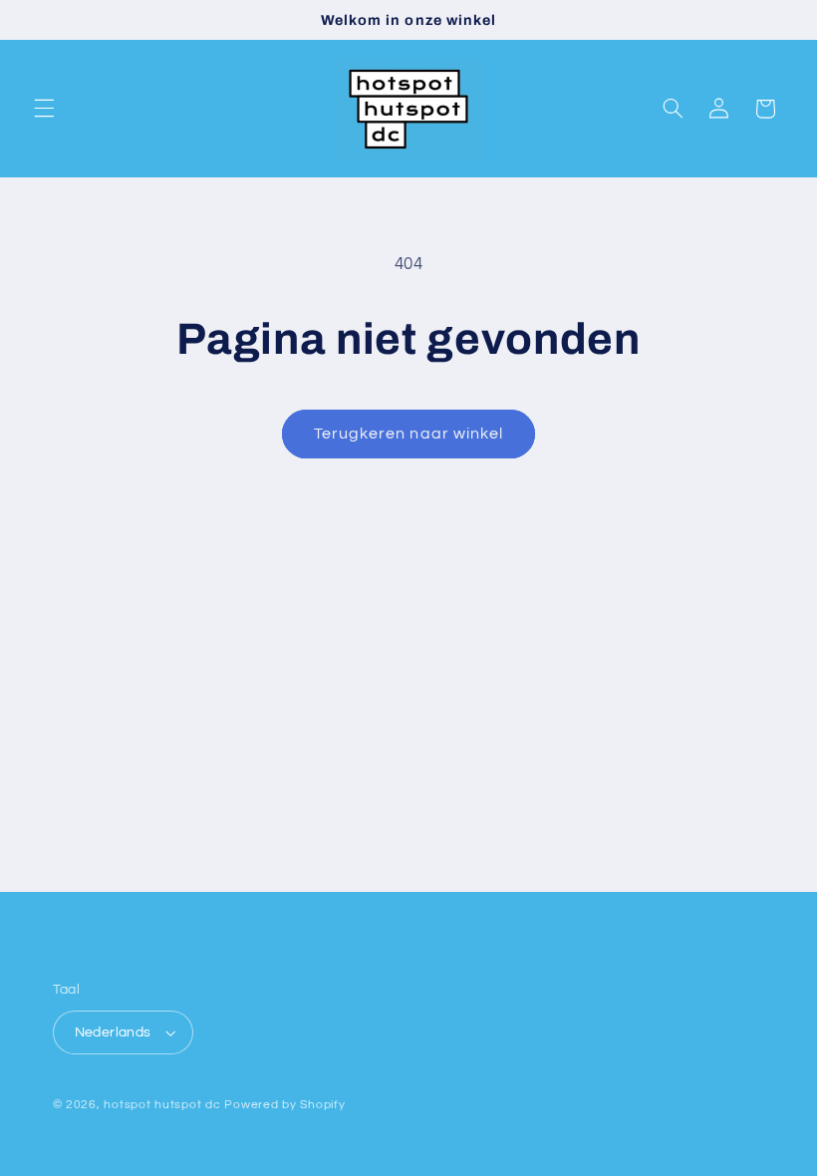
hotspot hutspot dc (162, 1104)
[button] (44, 109)
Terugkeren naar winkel (408, 433)
